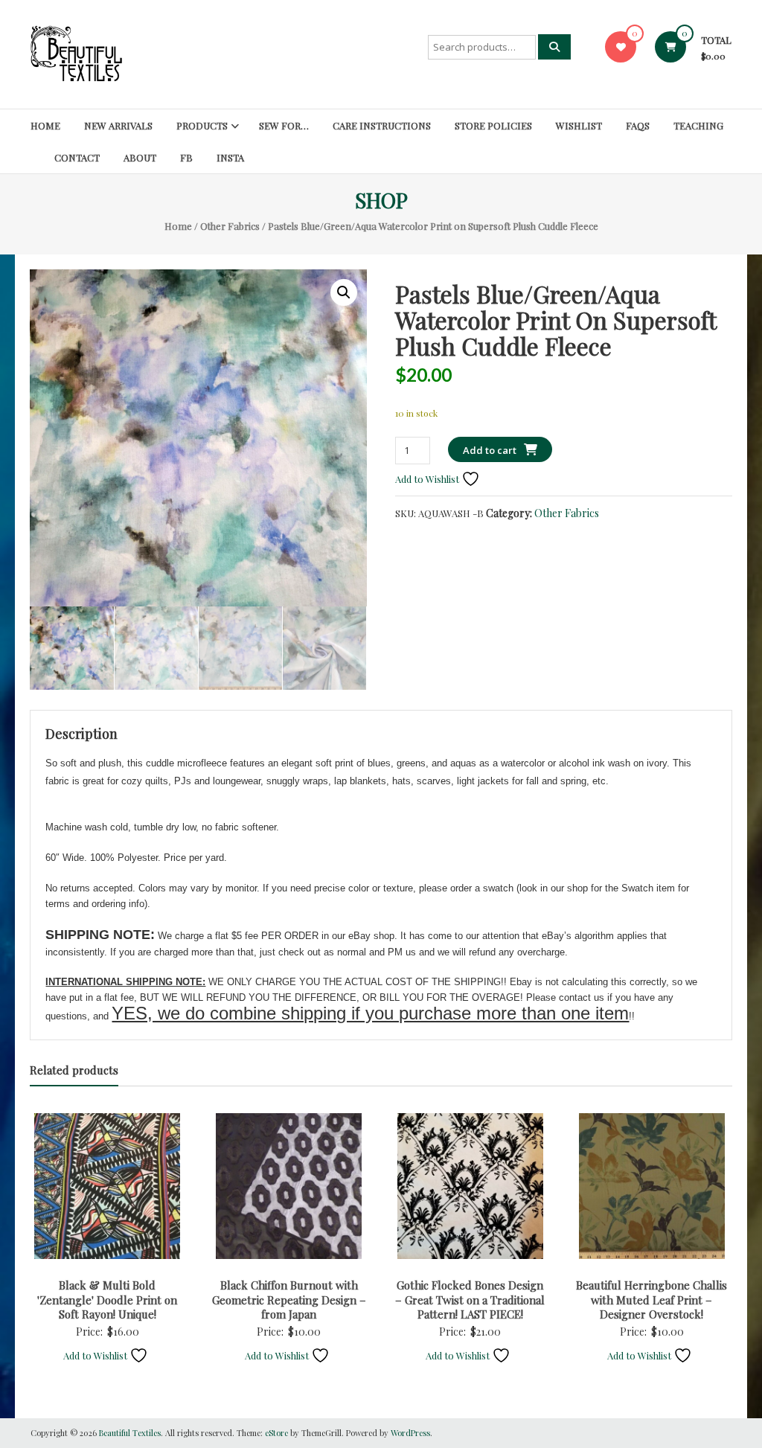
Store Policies (493, 125)
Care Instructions (382, 125)
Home (45, 125)
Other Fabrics (230, 226)
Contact (77, 157)
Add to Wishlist (428, 478)
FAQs (638, 125)
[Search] (554, 47)
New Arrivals (118, 125)
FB (186, 157)
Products (202, 125)
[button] (343, 292)
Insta (230, 157)
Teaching (698, 125)
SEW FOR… (284, 125)
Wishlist (579, 125)
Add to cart (489, 450)
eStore (276, 1432)
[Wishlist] (621, 46)
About (140, 157)
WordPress (410, 1432)
